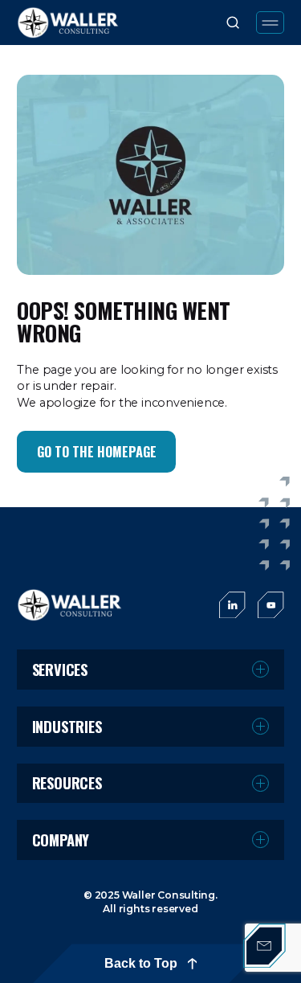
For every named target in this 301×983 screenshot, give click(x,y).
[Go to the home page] (70, 604)
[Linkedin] (232, 605)
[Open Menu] (270, 22)
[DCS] (68, 22)
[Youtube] (271, 605)
